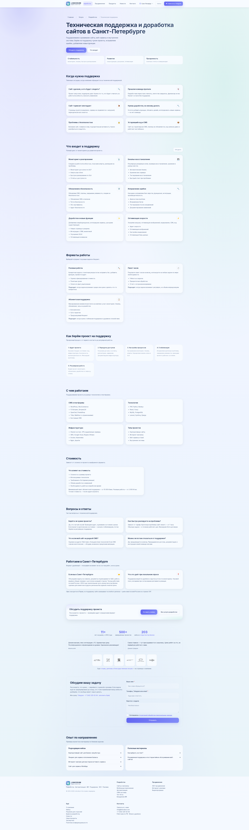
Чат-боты (120, 794)
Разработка (87, 3)
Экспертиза (70, 820)
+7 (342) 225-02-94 (91, 695)
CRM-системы (121, 792)
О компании (70, 807)
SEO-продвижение (158, 786)
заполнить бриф (104, 695)
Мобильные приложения (125, 788)
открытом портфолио (147, 635)
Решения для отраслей (74, 812)
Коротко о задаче (132, 701)
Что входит (94, 50)
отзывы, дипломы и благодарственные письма (117, 668)
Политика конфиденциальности (77, 822)
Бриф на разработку (73, 814)
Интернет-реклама (158, 788)
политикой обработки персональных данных (156, 715)
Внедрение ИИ (122, 797)
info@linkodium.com (123, 809)
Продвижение (100, 3)
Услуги (81, 17)
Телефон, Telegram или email (137, 691)
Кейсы (159, 3)
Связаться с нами (123, 807)
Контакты (133, 3)
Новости (123, 3)
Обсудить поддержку (76, 50)
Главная (71, 17)
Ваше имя (130, 681)
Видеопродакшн (157, 790)
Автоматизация (122, 790)
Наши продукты (71, 818)
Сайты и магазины (123, 786)
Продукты (112, 3)
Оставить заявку (149, 612)
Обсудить (178, 149)
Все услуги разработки (169, 612)
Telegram (81, 695)
